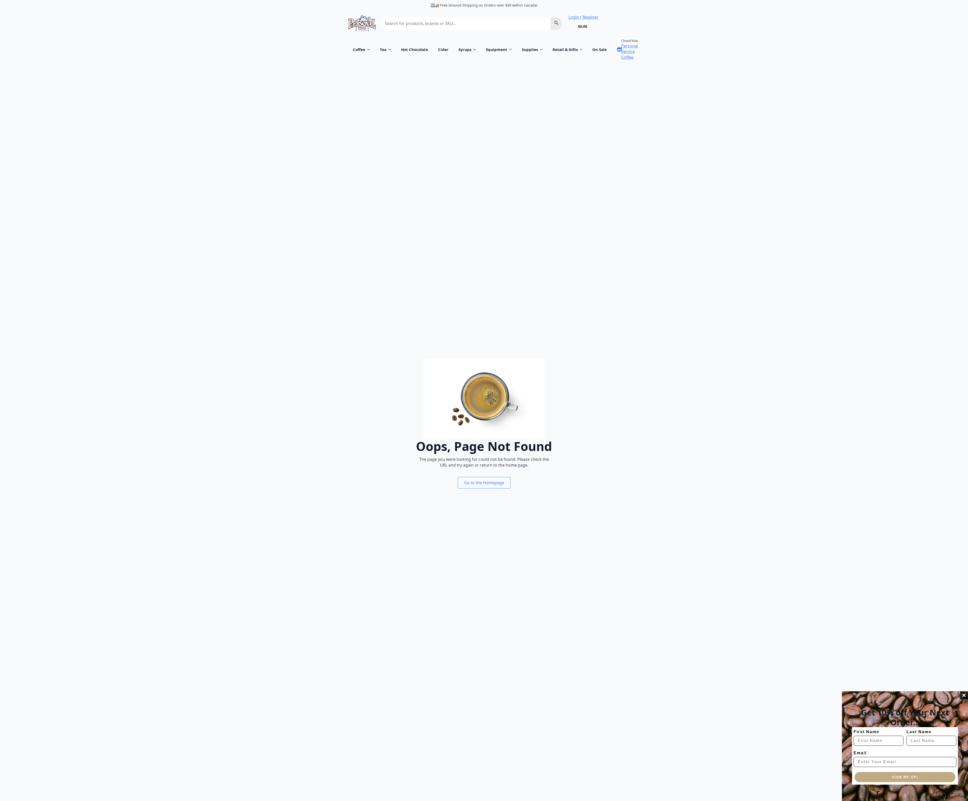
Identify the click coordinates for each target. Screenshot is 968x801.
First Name (866, 732)
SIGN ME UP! (905, 777)
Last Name (918, 732)
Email (860, 753)
